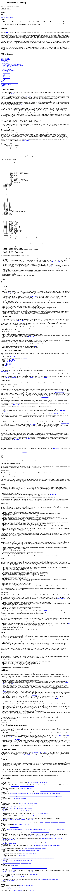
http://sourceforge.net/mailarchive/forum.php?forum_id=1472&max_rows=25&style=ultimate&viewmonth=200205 (28, 858)
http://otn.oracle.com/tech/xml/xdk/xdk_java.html (35, 848)
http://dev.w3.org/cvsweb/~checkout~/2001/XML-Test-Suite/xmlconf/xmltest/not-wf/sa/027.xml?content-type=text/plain (35, 793)
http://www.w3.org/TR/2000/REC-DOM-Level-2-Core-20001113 (42, 835)
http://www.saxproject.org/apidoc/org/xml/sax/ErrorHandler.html (17, 810)
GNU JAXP (6, 79)
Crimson (5, 74)
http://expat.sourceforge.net (30, 801)
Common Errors (5, 63)
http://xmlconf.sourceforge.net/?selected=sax (37, 782)
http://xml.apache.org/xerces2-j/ (26, 885)
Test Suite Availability (6, 84)
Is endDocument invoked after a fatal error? (12, 64)
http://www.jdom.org (14, 827)
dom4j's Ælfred (6, 78)
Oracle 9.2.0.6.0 (6, 73)
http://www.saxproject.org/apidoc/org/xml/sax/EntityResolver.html (17, 808)
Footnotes (3, 85)
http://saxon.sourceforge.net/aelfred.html (40, 832)
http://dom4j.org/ (14, 865)
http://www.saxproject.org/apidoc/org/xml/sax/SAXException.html (18, 860)
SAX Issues (3, 81)
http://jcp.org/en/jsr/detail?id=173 (45, 813)
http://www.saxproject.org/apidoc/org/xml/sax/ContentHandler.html (18, 805)
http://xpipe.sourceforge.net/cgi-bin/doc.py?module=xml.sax (20, 887)
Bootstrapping (4, 60)
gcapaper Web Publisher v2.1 (17, 890)
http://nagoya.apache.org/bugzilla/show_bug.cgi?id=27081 (52, 822)
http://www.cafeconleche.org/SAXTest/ (40, 752)
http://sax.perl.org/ (23, 855)
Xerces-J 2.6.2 (6, 71)
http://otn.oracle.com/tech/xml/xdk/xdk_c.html (29, 850)
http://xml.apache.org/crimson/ (19, 798)
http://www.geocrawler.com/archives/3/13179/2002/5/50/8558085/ (55, 791)
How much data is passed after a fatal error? (12, 66)
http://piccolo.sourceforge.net (29, 853)
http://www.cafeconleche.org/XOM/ (21, 824)
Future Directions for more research (9, 83)
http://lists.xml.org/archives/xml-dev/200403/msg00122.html (47, 845)
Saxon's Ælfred (6, 76)
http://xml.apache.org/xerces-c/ (28, 883)
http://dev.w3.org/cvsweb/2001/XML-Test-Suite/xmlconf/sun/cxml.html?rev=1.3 (29, 868)
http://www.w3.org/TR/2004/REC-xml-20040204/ (22, 786)
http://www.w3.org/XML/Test (24, 754)
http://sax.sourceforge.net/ (27, 788)
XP (4, 80)
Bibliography (4, 86)
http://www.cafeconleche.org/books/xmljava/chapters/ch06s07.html (18, 819)
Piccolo (4, 75)
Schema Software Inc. (31, 890)
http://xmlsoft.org (34, 874)
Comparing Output (5, 59)
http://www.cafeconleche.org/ (7, 17)
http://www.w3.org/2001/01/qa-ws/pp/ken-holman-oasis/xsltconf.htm (18, 871)
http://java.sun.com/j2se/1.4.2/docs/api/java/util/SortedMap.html (17, 863)
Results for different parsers (7, 61)
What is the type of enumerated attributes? (12, 68)
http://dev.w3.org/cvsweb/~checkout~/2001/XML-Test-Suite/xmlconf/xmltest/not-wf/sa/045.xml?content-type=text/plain (35, 796)
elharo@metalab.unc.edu (6, 15)
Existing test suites (5, 58)
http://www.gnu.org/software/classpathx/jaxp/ (30, 815)
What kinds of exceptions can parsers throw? (13, 65)
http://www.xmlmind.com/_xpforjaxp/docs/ (27, 803)
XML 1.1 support (7, 69)
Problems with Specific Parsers (8, 70)
